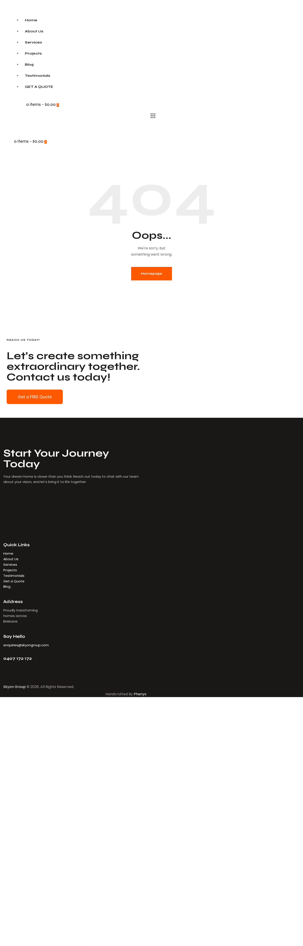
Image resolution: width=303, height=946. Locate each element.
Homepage (151, 274)
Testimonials (13, 575)
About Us (11, 559)
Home (8, 553)
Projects (10, 570)
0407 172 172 (17, 658)
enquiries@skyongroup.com (26, 645)
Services (10, 564)
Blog (6, 586)
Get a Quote (13, 581)
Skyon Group (14, 686)
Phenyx (140, 694)
